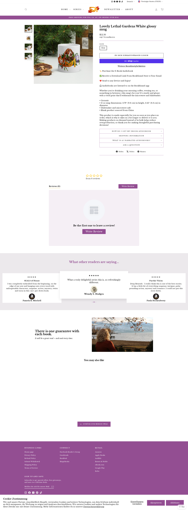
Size (101, 44)
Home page (29, 452)
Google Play (100, 468)
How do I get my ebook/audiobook (131, 131)
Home (65, 9)
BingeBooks (64, 461)
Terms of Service (31, 468)
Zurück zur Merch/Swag (95, 424)
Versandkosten (109, 37)
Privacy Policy (30, 455)
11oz (103, 48)
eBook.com (99, 465)
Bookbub (63, 458)
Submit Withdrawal (32, 461)
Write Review (128, 186)
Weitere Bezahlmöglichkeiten (131, 66)
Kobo (97, 471)
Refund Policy (30, 458)
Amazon (98, 452)
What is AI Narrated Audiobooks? (131, 140)
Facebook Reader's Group (70, 452)
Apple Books (100, 455)
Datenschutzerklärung (93, 507)
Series (77, 9)
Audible (98, 458)
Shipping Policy (30, 465)
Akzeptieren (156, 503)
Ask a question (131, 145)
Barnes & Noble (101, 461)
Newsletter (112, 9)
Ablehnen (174, 503)
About (129, 9)
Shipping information (131, 136)
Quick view (41, 397)
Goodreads (64, 455)
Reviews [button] (54, 186)
